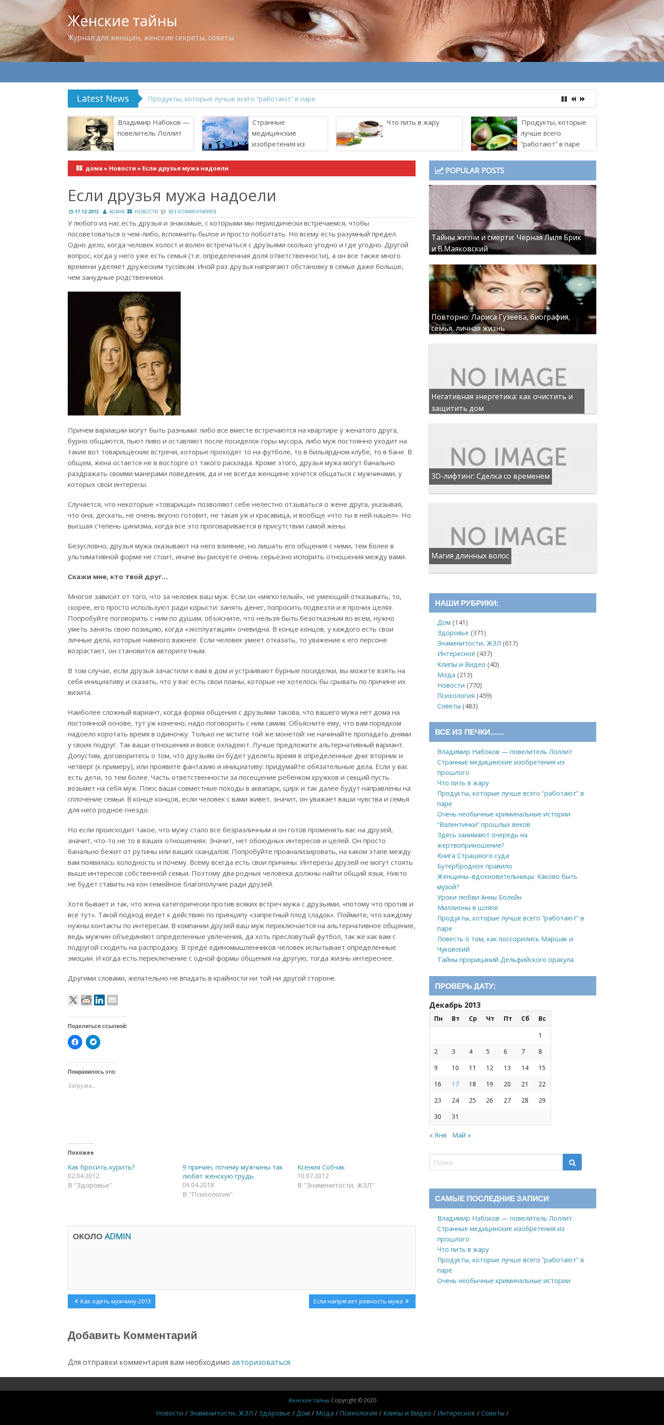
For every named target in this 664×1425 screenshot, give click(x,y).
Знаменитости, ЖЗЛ (469, 643)
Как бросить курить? (101, 1166)
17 (455, 1084)
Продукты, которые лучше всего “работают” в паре (232, 98)
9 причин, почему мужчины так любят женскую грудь (232, 1171)
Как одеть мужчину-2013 (115, 1302)
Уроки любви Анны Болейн (479, 897)
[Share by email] (112, 1000)
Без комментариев (192, 211)
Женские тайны (123, 20)
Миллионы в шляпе (467, 907)
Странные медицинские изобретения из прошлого (278, 138)
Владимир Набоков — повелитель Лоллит (153, 127)
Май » (461, 1134)
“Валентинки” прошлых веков (483, 824)
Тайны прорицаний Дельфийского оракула (505, 959)
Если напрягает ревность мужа (358, 1302)
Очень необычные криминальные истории (503, 814)
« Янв (438, 1134)
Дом (444, 622)
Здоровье (453, 632)
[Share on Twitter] (73, 1000)
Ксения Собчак (321, 1166)
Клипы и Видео (461, 664)
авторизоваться (261, 1362)
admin (117, 211)
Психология (456, 695)
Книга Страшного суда (473, 855)
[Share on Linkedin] (99, 1000)
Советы (449, 706)
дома (94, 168)
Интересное (456, 653)
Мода (446, 674)
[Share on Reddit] (86, 1000)
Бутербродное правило (474, 866)
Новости (122, 168)
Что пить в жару (413, 122)
